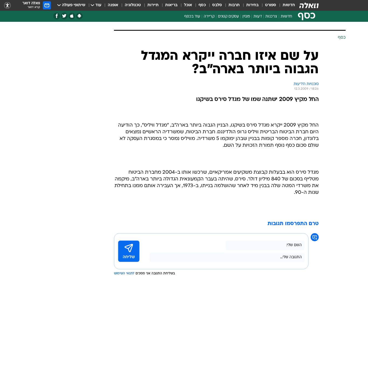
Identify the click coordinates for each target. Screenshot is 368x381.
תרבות (234, 5)
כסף (202, 5)
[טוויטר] (64, 16)
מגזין (246, 16)
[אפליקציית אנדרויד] (79, 16)
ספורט (270, 5)
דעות (258, 16)
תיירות (153, 5)
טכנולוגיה (133, 5)
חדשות (289, 5)
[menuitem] (285, 5)
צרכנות (271, 16)
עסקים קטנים (228, 16)
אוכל (188, 5)
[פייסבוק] (56, 16)
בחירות (252, 5)
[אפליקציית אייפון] (71, 16)
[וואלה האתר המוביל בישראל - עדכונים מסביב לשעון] (309, 5)
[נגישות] (7, 5)
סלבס (217, 5)
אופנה (113, 5)
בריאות (171, 5)
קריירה (209, 16)
